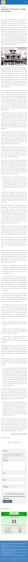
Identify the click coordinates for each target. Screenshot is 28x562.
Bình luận (5, 460)
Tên (4, 473)
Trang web (5, 486)
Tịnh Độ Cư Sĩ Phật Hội (10, 550)
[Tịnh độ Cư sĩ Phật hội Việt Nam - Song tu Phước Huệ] (5, 2)
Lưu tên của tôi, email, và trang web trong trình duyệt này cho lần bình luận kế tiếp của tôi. (14, 496)
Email (4, 480)
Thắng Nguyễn (14, 560)
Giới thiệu (3, 7)
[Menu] (26, 2)
